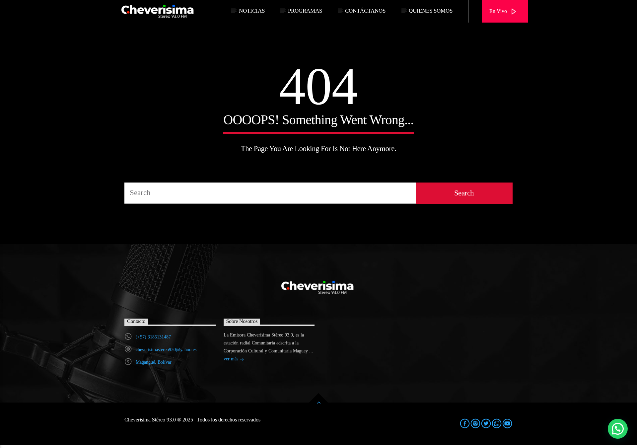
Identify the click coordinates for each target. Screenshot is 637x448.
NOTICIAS (252, 11)
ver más (232, 358)
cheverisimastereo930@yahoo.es (166, 349)
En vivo (498, 11)
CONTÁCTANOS (365, 11)
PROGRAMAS (305, 11)
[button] (618, 429)
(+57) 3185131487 (153, 337)
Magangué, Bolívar (154, 362)
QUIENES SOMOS (431, 11)
